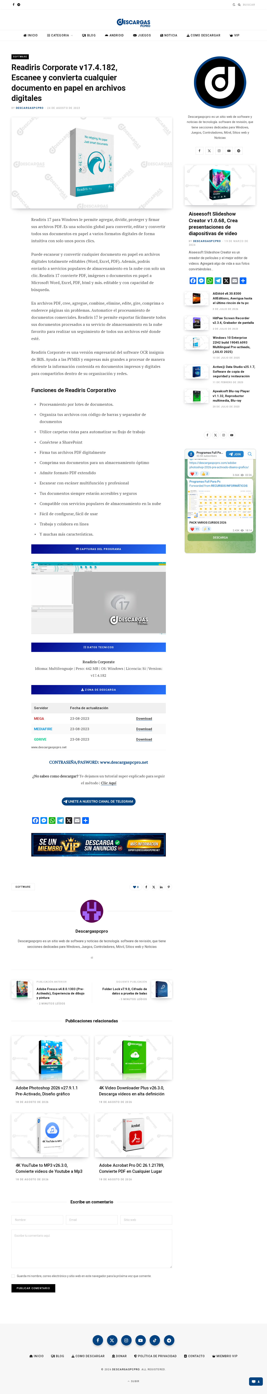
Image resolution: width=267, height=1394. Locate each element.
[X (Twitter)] (112, 1340)
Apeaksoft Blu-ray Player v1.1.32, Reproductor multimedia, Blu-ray (231, 395)
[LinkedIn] (161, 887)
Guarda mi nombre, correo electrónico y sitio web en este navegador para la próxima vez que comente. (84, 1276)
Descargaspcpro (30, 108)
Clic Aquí (108, 782)
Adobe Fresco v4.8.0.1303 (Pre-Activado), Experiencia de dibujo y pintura (60, 993)
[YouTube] (140, 1340)
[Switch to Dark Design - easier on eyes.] (233, 4)
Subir (134, 1381)
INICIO (32, 35)
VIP (236, 35)
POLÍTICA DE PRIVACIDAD (157, 1356)
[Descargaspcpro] (133, 20)
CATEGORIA (59, 35)
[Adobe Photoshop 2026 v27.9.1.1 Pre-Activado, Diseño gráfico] (50, 1058)
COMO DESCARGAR (205, 35)
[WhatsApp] (15, 286)
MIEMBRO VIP (227, 1356)
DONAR (121, 1356)
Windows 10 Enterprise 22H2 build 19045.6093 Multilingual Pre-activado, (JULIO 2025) (231, 345)
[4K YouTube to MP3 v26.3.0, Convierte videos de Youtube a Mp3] (50, 1135)
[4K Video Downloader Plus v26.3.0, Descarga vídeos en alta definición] (133, 1058)
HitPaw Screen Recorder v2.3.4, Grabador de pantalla (233, 320)
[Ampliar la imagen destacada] (91, 163)
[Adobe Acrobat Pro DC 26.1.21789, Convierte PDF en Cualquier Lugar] (133, 1135)
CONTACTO (196, 1356)
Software (20, 56)
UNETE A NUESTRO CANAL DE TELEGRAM (100, 801)
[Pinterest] (15, 253)
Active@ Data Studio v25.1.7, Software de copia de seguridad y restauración (234, 371)
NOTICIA (170, 35)
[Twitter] (15, 242)
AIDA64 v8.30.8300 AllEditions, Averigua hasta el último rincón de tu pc (232, 298)
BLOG (91, 35)
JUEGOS (144, 35)
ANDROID (116, 35)
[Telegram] (15, 275)
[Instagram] (126, 1340)
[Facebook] (15, 231)
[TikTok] (155, 1340)
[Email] (15, 264)
